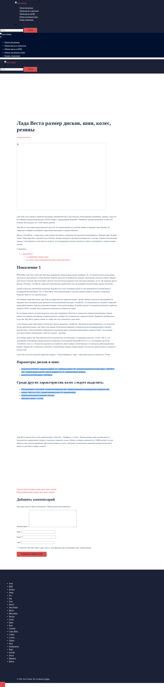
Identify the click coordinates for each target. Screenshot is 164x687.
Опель (11, 619)
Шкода (11, 661)
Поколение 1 (27, 254)
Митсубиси (13, 613)
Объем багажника (26, 8)
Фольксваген (14, 646)
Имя (19, 532)
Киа (10, 598)
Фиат (11, 643)
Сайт (19, 542)
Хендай (12, 652)
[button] (17, 25)
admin (20, 137)
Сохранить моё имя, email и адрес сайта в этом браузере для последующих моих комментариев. (55, 548)
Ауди (11, 583)
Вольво (12, 589)
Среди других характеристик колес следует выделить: (48, 260)
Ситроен (12, 628)
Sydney (47, 679)
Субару (12, 634)
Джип (11, 592)
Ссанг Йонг (13, 631)
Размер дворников (26, 20)
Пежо (11, 622)
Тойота (11, 640)
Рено (11, 625)
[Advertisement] (35, 417)
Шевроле (12, 658)
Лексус (11, 604)
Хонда (11, 655)
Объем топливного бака (29, 17)
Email (19, 537)
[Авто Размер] (20, 3)
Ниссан (12, 616)
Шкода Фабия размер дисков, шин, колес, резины (35, 492)
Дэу (10, 595)
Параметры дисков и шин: (37, 257)
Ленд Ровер (13, 607)
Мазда (11, 610)
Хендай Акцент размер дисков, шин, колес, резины (36, 489)
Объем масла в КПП (27, 14)
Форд (11, 649)
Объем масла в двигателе (29, 11)
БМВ (11, 586)
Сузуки (12, 637)
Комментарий (23, 526)
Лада (29, 137)
